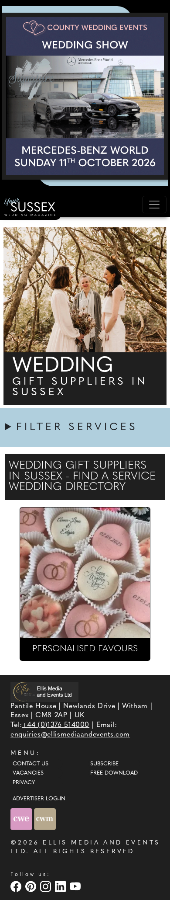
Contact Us (30, 764)
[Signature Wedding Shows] (85, 96)
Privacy (24, 782)
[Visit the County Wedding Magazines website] (45, 819)
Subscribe (104, 764)
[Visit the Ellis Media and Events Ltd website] (44, 691)
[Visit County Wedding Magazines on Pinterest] (31, 886)
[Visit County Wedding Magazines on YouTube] (76, 886)
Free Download (114, 773)
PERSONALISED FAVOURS (85, 649)
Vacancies (28, 773)
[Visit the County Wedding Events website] (22, 819)
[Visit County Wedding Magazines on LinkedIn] (61, 886)
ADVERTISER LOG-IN (39, 799)
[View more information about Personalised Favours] (85, 572)
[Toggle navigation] (154, 204)
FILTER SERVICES (77, 427)
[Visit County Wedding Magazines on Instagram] (46, 886)
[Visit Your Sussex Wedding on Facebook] (17, 886)
